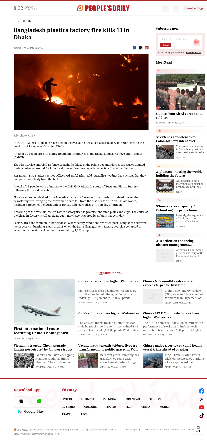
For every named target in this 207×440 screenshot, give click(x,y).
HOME (17, 21)
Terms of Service (152, 429)
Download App (194, 8)
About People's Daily (174, 429)
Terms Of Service (193, 53)
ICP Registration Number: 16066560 (99, 429)
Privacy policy (133, 429)
